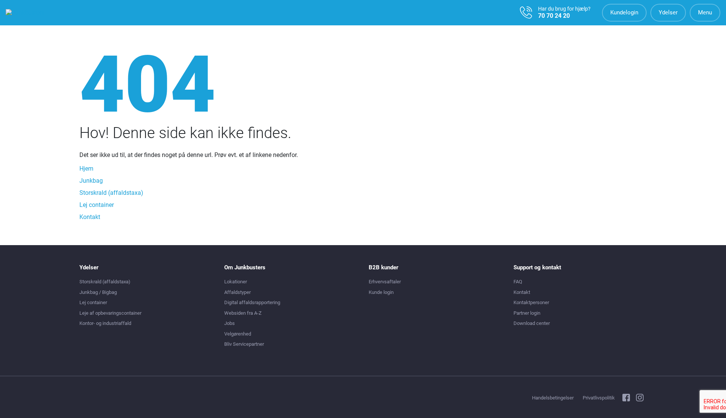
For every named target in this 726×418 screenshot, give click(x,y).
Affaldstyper (237, 292)
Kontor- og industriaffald (105, 323)
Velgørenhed (237, 334)
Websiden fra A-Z (243, 313)
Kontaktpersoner (531, 302)
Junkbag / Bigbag (98, 292)
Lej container (96, 204)
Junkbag (91, 180)
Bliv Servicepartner (244, 344)
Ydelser (668, 12)
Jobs (229, 323)
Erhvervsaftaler (385, 281)
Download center (531, 323)
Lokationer (235, 281)
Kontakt (89, 217)
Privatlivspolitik (599, 398)
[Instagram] (640, 398)
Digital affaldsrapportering (252, 302)
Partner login (526, 313)
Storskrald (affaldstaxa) (111, 192)
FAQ (517, 281)
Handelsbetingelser (553, 398)
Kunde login (381, 292)
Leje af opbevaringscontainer (110, 313)
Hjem (86, 168)
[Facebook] (626, 398)
